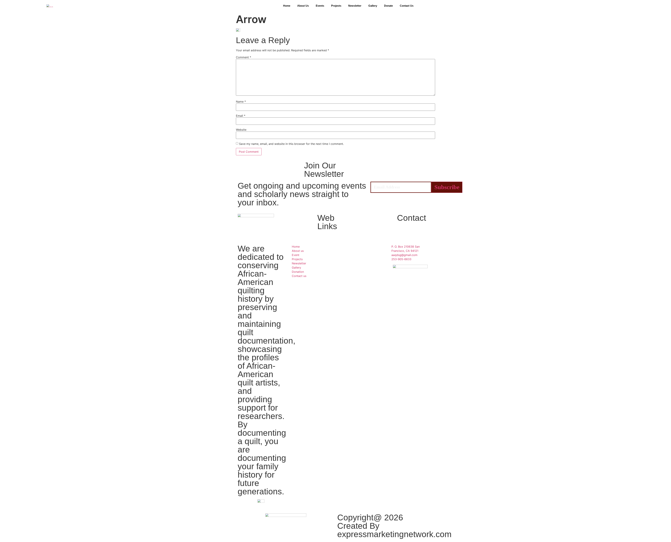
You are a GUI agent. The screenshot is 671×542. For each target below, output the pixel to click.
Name (241, 101)
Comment (243, 57)
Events (320, 5)
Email (240, 115)
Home (286, 5)
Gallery (372, 5)
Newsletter (354, 5)
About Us (303, 5)
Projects (336, 5)
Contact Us (406, 5)
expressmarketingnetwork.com (394, 534)
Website (241, 129)
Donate (388, 5)
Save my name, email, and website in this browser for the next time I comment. (291, 143)
